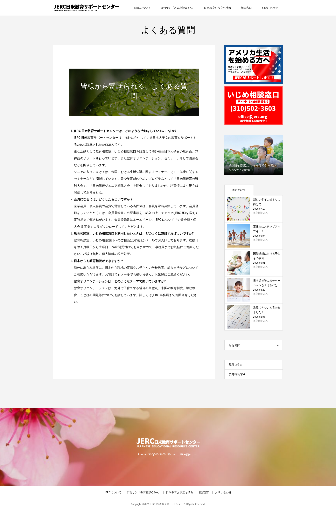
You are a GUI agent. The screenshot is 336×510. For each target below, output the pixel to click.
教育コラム (235, 364)
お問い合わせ (270, 8)
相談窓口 (246, 8)
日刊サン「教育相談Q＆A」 (177, 8)
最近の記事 (239, 190)
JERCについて (142, 8)
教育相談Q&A (237, 374)
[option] (253, 155)
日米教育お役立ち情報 (217, 8)
